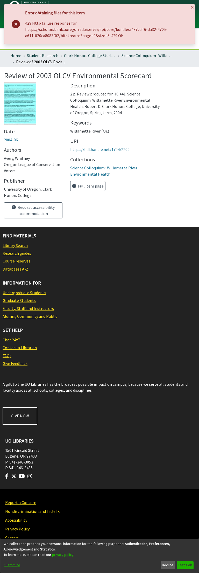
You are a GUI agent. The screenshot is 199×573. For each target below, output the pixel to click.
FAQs (7, 355)
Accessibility (16, 520)
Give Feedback (15, 363)
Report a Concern (20, 502)
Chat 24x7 (11, 339)
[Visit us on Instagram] (29, 476)
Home (15, 55)
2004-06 (11, 139)
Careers (12, 537)
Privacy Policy (17, 528)
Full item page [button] (90, 186)
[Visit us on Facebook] (7, 476)
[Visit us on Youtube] (22, 476)
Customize (12, 565)
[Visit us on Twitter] (13, 476)
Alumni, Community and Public (30, 316)
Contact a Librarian (20, 347)
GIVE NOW (20, 415)
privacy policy (63, 554)
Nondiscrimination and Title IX (32, 511)
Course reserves (16, 261)
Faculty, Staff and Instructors (28, 308)
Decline (167, 565)
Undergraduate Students (24, 292)
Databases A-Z (15, 269)
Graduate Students (19, 300)
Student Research (42, 55)
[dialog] (99, 556)
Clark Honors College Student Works (90, 55)
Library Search (15, 245)
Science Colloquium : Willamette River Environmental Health (147, 55)
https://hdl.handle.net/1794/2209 (100, 149)
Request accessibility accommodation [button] (36, 210)
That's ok (185, 565)
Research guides (17, 253)
